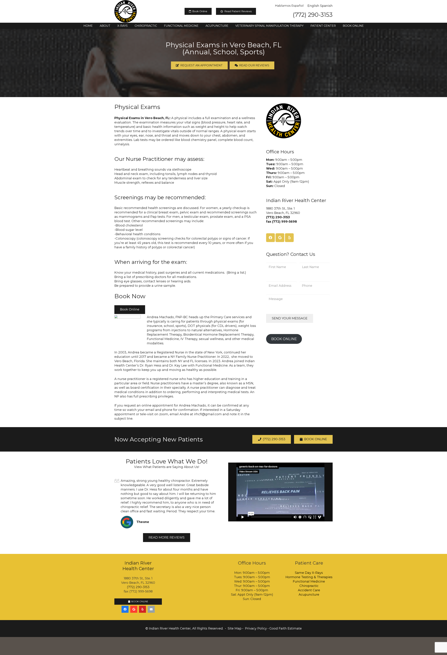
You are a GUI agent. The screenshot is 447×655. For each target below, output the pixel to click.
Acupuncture (309, 595)
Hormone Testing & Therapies (308, 577)
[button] (113, 25)
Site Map (234, 628)
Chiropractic (308, 586)
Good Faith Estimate (285, 628)
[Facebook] (270, 237)
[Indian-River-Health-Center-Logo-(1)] (125, 11)
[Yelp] (289, 237)
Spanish (326, 6)
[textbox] (185, 227)
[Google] (280, 237)
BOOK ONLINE (284, 339)
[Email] (151, 609)
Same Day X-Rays (309, 573)
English (313, 6)
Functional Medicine (309, 581)
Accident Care (309, 590)
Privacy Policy (256, 628)
